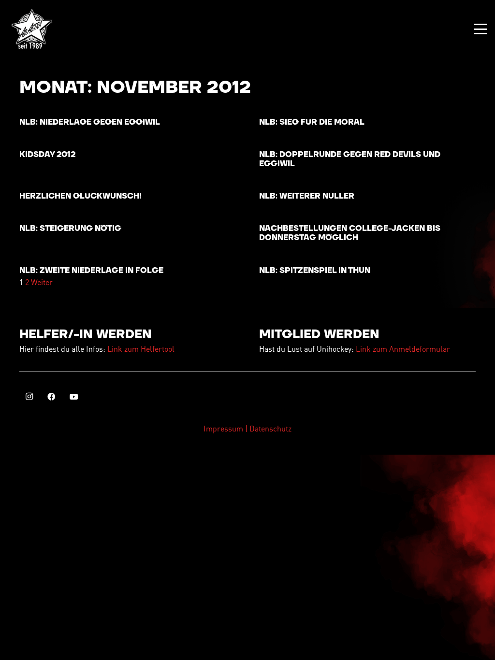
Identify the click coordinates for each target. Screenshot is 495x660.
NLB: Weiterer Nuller (306, 196)
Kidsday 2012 (47, 154)
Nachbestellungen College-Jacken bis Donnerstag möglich (349, 233)
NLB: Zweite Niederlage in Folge (91, 270)
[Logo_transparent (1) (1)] (32, 29)
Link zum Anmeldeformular (403, 349)
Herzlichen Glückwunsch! (80, 196)
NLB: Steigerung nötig (70, 228)
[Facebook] (51, 396)
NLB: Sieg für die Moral (311, 122)
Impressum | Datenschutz (247, 428)
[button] (480, 29)
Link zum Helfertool (141, 349)
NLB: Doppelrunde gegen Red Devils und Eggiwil (349, 159)
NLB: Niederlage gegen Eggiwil (89, 122)
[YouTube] (74, 396)
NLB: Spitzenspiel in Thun (314, 270)
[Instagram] (29, 396)
